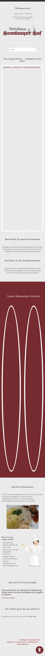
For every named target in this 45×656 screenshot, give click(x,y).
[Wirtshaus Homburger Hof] (22, 35)
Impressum (11, 642)
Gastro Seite (32, 616)
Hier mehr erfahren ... (9, 598)
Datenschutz (21, 642)
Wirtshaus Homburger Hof (30, 640)
